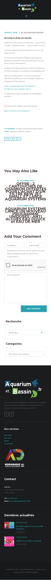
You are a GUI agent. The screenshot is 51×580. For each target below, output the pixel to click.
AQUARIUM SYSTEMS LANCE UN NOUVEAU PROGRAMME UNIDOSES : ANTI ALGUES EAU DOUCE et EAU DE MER (25, 215)
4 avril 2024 (20, 532)
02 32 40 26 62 (12, 498)
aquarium (13, 131)
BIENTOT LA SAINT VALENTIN (28, 541)
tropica (28, 131)
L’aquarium (8, 443)
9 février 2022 (21, 544)
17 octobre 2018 (25, 181)
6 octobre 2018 (25, 206)
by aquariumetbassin (32, 33)
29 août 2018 (10, 33)
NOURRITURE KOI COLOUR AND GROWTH (29, 527)
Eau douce (8, 438)
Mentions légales (32, 572)
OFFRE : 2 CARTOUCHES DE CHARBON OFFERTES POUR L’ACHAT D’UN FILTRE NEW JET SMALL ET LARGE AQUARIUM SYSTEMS (25, 191)
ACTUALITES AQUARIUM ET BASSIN (26, 128)
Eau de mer (8, 435)
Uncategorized (21, 523)
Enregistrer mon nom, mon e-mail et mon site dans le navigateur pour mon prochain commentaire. (26, 253)
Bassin (6, 441)
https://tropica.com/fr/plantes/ (17, 110)
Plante (40, 128)
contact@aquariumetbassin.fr (20, 501)
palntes (21, 131)
